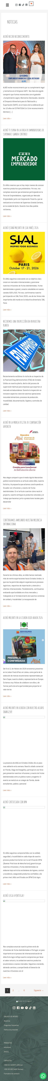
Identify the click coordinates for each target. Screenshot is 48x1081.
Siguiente (39, 990)
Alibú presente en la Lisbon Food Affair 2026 (23, 618)
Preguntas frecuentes (11, 1025)
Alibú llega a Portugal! (13, 895)
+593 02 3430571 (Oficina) (13, 1065)
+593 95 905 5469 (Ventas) (13, 1069)
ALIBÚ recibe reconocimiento (16, 36)
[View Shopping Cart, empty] (31, 4)
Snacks (6, 1051)
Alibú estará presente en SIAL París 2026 (20, 228)
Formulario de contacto (11, 1073)
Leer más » (7, 118)
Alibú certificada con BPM (15, 802)
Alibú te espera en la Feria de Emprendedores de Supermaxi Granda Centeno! (23, 132)
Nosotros (7, 1021)
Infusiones (7, 1047)
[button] (43, 1076)
